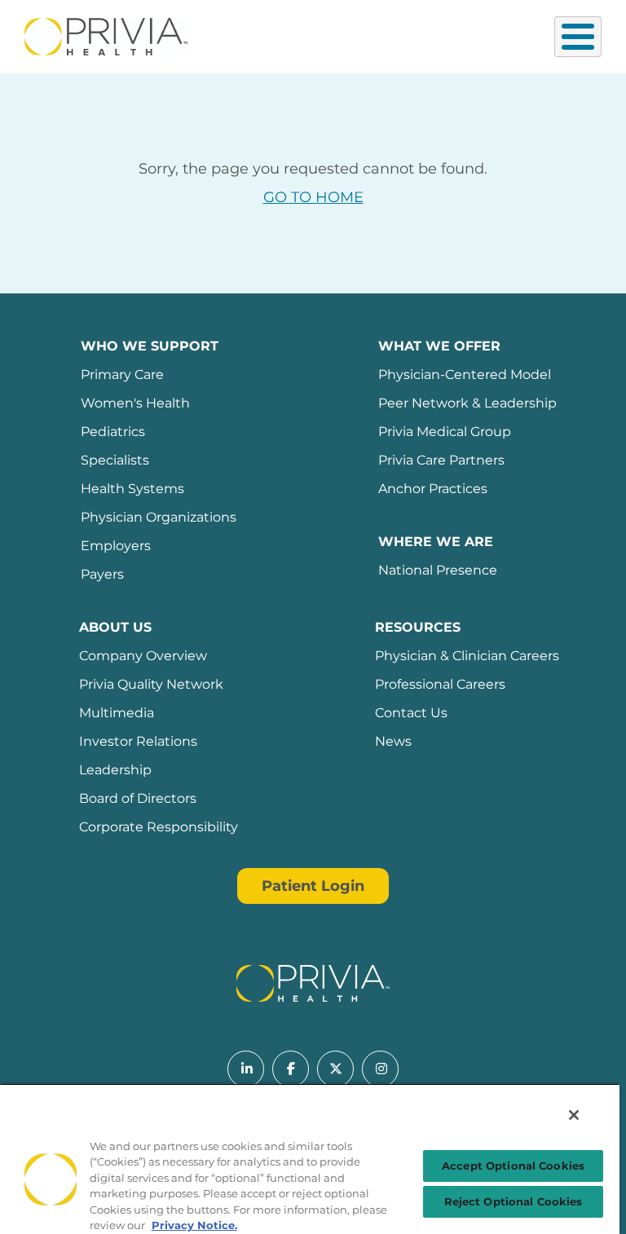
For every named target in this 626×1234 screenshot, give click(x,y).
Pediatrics (113, 431)
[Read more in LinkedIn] (245, 1069)
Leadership (115, 770)
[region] (309, 1158)
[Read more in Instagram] (380, 1069)
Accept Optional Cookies (513, 1165)
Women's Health (135, 403)
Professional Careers (440, 684)
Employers (116, 545)
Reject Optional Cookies (513, 1201)
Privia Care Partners (441, 460)
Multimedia (116, 713)
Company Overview (143, 655)
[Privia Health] (105, 35)
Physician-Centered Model (464, 374)
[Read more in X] (335, 1069)
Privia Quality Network (151, 684)
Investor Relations (138, 741)
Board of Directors (137, 798)
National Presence (437, 570)
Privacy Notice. (194, 1225)
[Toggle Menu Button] (578, 36)
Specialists (115, 460)
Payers (102, 574)
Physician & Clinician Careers (467, 655)
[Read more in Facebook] (290, 1069)
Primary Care (122, 374)
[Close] (574, 1115)
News (393, 741)
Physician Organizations (158, 517)
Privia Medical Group (444, 431)
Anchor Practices (432, 488)
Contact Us (411, 713)
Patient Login (313, 886)
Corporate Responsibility (158, 827)
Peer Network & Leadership (467, 403)
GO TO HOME (313, 197)
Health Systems (132, 488)
